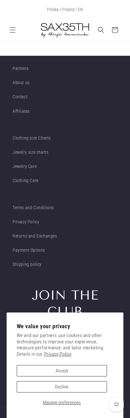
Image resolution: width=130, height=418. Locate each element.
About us (21, 82)
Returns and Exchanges (35, 235)
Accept (62, 371)
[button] (13, 30)
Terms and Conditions (33, 207)
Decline (61, 387)
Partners (21, 68)
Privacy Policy (58, 354)
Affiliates (21, 111)
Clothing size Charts (32, 137)
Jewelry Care (25, 166)
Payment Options (29, 250)
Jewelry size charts (30, 152)
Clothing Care (25, 180)
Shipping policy (27, 264)
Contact (20, 96)
